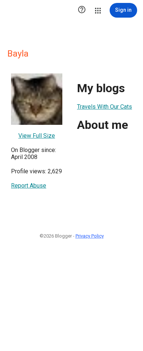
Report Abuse (28, 185)
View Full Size (36, 135)
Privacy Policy (90, 236)
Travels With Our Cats (104, 106)
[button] (82, 10)
